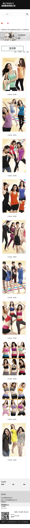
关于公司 (3, 508)
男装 (28, 52)
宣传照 (19, 52)
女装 (24, 52)
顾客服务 (3, 504)
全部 (15, 52)
